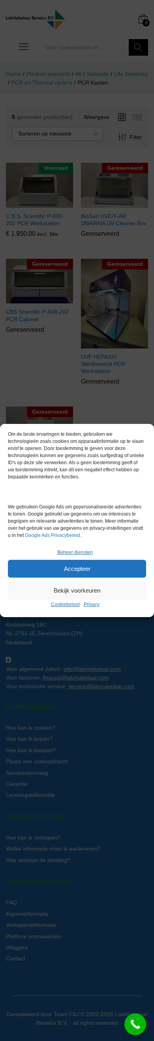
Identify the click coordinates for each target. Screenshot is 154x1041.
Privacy (92, 604)
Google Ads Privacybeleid (52, 535)
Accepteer (77, 568)
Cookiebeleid (65, 604)
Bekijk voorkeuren (77, 590)
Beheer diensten (75, 552)
